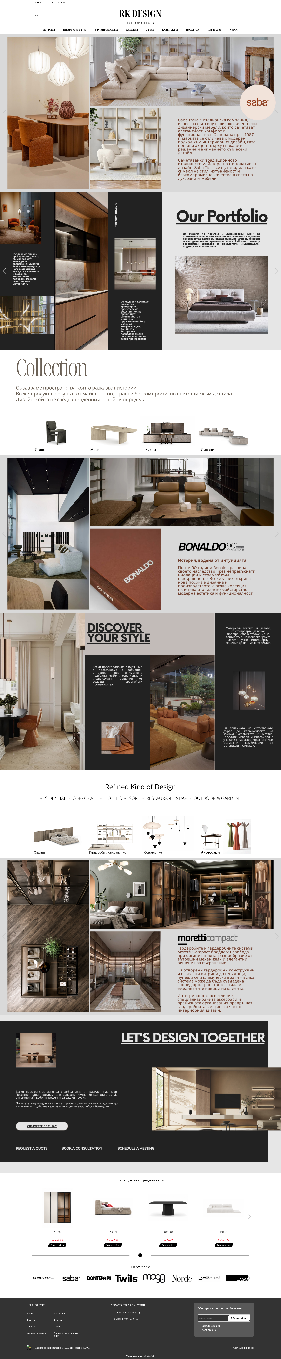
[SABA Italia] (71, 1279)
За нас (150, 29)
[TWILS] (126, 1278)
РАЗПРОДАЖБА (107, 29)
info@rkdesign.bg (131, 1312)
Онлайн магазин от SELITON (140, 1356)
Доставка (31, 1326)
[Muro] (223, 1208)
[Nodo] (57, 1208)
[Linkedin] (127, 1325)
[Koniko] (168, 1208)
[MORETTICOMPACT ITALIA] (209, 1278)
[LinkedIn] (244, 3)
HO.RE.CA (193, 29)
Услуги (234, 29)
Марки (57, 1326)
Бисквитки (59, 1313)
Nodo (57, 1232)
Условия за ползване (38, 1333)
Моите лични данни (243, 1348)
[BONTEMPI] (99, 1278)
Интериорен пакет (74, 29)
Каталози (132, 29)
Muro (223, 1232)
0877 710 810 (58, 2)
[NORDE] (182, 1279)
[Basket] (112, 1208)
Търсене (31, 1320)
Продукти (49, 29)
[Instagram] (249, 3)
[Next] (275, 113)
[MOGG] (154, 1278)
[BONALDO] (43, 1278)
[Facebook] (239, 3)
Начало (30, 1313)
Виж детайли (57, 1245)
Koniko (168, 1232)
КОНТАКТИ (170, 29)
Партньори (214, 29)
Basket (112, 1232)
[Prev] (5, 113)
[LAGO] (237, 1278)
